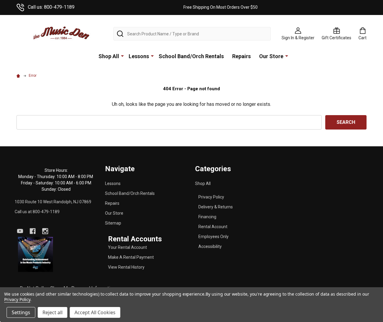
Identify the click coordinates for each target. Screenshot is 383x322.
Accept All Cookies (95, 312)
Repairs (241, 56)
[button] (35, 254)
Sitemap (113, 223)
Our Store (271, 56)
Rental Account (212, 226)
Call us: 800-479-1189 (51, 7)
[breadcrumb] (19, 75)
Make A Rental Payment (131, 257)
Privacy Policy (211, 197)
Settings (21, 312)
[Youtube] (20, 231)
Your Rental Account (127, 247)
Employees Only (213, 236)
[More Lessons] (152, 55)
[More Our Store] (286, 55)
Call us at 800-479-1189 (37, 211)
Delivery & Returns (215, 206)
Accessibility (210, 246)
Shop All (108, 56)
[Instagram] (45, 231)
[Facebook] (32, 231)
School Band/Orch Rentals (191, 56)
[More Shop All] (122, 55)
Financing (207, 216)
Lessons (139, 56)
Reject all (52, 312)
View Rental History (126, 267)
